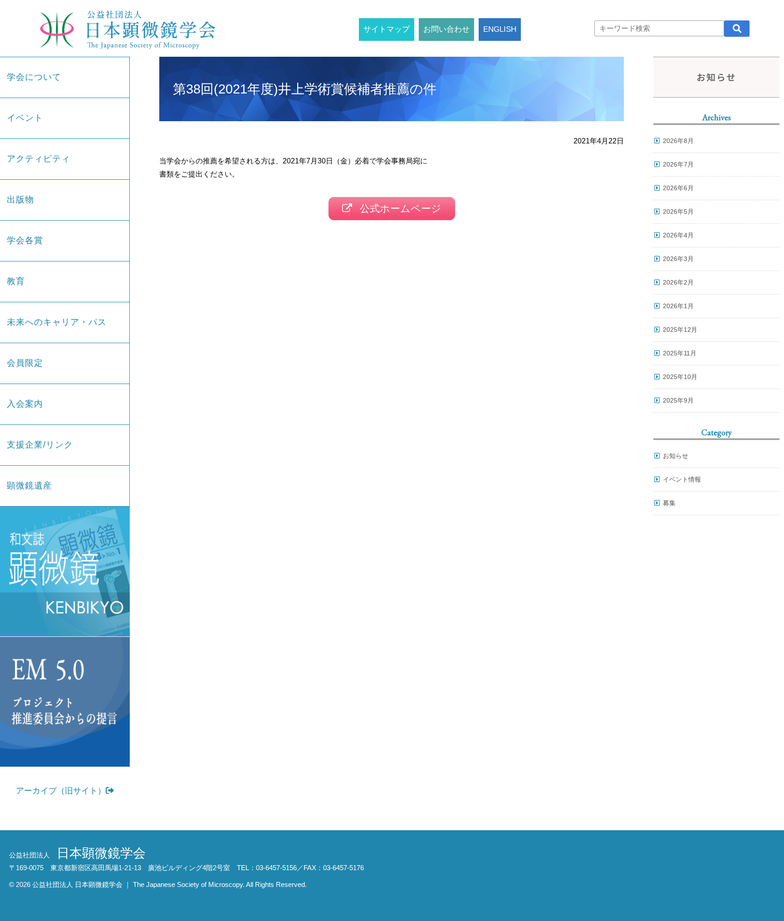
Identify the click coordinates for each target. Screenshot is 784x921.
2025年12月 (680, 329)
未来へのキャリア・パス (57, 322)
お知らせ (675, 455)
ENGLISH (499, 29)
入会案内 (25, 404)
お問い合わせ (446, 29)
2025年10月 (680, 376)
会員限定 (25, 363)
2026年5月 (678, 211)
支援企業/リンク (40, 444)
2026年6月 (678, 188)
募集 (669, 503)
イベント (25, 118)
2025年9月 (678, 400)
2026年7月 (678, 164)
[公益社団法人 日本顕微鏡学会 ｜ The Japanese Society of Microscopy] (125, 28)
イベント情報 (682, 479)
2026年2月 (678, 282)
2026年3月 (678, 258)
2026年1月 (678, 306)
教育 (16, 281)
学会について (34, 77)
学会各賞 (25, 240)
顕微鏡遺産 (29, 485)
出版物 (20, 199)
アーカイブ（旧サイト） (61, 790)
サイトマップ (386, 29)
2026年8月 (678, 140)
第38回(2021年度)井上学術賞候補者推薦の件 (304, 89)
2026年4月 (678, 235)
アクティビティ (38, 158)
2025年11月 (679, 353)
